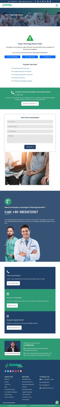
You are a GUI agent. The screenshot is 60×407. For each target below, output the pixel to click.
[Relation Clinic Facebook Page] (36, 1)
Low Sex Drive (25, 399)
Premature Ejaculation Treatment (23, 74)
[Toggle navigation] (57, 5)
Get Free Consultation (29, 103)
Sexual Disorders (26, 379)
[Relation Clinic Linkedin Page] (43, 1)
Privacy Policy (8, 394)
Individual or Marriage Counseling (22, 81)
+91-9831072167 (13, 1)
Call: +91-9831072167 (21, 212)
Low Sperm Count (27, 397)
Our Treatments (30, 57)
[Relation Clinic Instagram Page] (40, 1)
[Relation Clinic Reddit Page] (48, 1)
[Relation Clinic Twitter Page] (38, 1)
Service (6, 382)
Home (6, 18)
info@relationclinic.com (26, 1)
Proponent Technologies (20, 405)
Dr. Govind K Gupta (10, 389)
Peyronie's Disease (27, 389)
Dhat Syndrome (26, 394)
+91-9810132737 (45, 385)
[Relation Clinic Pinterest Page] (50, 1)
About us (7, 379)
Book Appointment (14, 327)
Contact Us (47, 57)
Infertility (24, 387)
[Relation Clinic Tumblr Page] (45, 1)
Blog (6, 387)
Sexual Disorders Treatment (21, 68)
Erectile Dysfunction (27, 382)
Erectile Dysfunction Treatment (22, 71)
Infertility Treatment (19, 78)
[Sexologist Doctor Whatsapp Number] (57, 402)
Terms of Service (9, 397)
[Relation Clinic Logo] (7, 5)
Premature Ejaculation (28, 384)
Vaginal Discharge (27, 392)
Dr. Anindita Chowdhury (11, 392)
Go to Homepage (12, 57)
